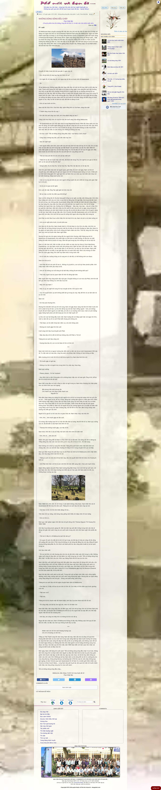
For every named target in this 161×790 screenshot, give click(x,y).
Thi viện (42, 735)
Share (44, 679)
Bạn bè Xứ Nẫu (45, 714)
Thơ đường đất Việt (46, 733)
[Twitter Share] (59, 679)
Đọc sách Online (45, 716)
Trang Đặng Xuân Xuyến (47, 740)
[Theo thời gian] (70, 702)
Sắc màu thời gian (46, 726)
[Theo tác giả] (61, 702)
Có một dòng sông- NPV (114, 60)
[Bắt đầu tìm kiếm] (94, 702)
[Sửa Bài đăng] (94, 14)
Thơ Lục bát (44, 738)
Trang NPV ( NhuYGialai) (114, 86)
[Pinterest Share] (91, 679)
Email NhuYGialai (78, 782)
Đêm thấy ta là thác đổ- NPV (115, 67)
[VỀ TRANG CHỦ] (158, 2)
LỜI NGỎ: (39, 12)
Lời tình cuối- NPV (113, 73)
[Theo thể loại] (52, 702)
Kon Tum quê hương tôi (47, 724)
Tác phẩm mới (44, 728)
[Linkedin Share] (75, 679)
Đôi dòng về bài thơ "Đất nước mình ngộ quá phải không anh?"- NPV (116, 99)
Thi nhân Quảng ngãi (46, 731)
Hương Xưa (43, 721)
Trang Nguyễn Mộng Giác (48, 743)
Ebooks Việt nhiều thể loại (48, 719)
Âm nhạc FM (44, 712)
